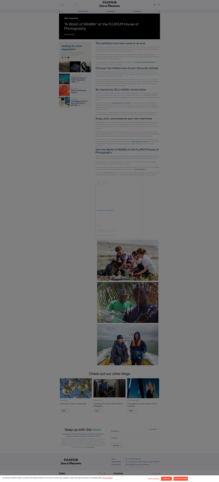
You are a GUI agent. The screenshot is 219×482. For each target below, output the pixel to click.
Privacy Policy (107, 478)
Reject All (166, 478)
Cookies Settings (153, 478)
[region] (109, 478)
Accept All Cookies (180, 478)
